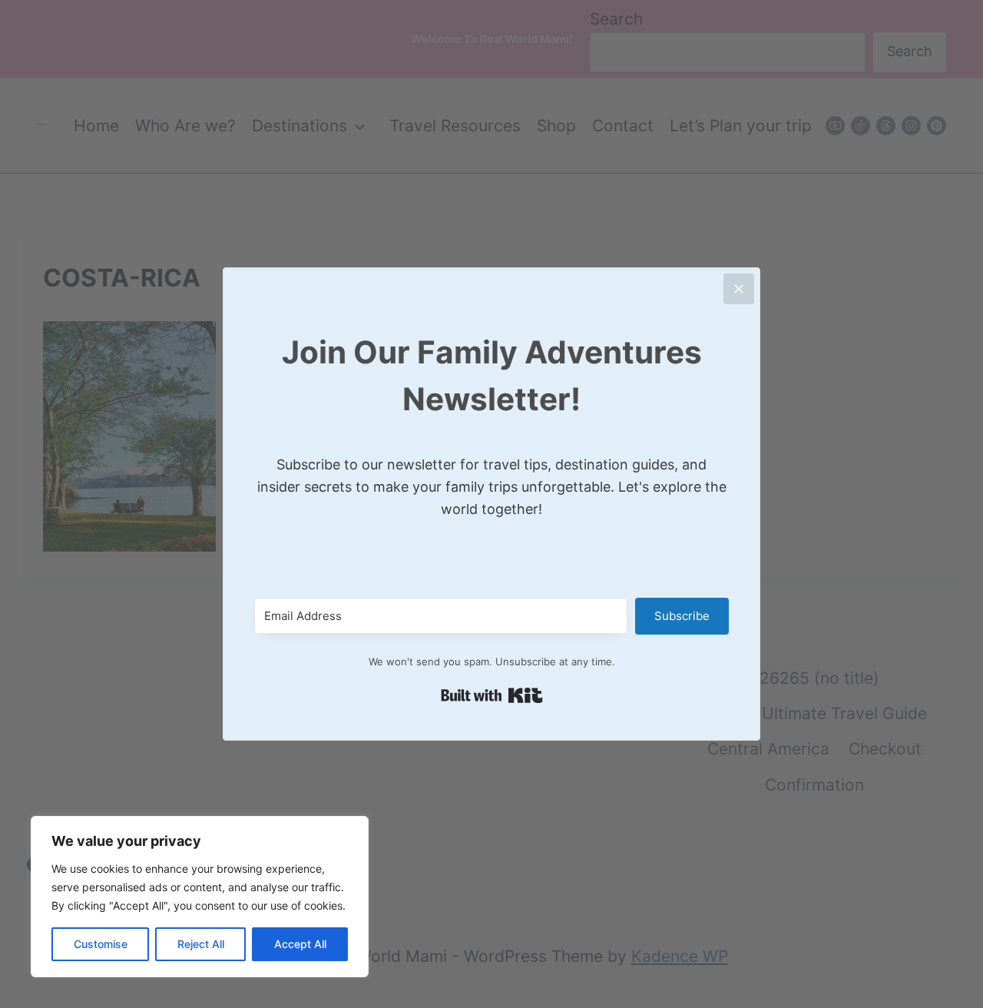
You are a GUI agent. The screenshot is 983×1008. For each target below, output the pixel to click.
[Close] (738, 289)
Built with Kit (492, 695)
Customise (100, 943)
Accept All (300, 943)
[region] (200, 896)
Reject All (200, 943)
